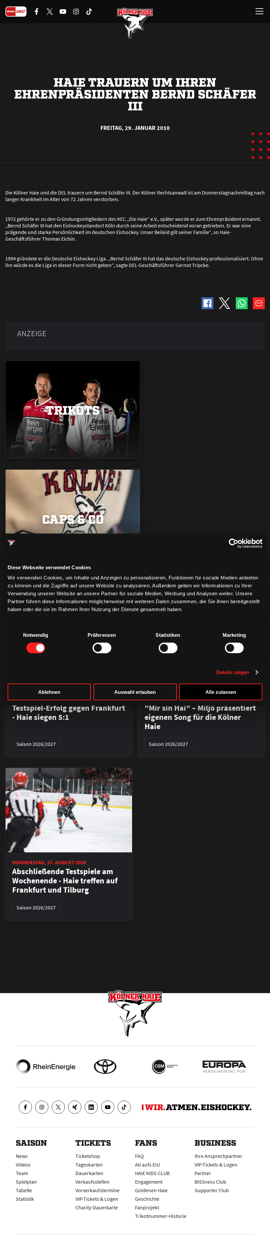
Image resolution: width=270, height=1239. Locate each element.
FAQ (139, 1156)
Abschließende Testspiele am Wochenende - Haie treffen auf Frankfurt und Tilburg (65, 881)
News (22, 1156)
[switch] (102, 647)
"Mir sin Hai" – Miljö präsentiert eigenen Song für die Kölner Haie (200, 717)
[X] (58, 1107)
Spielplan (26, 1181)
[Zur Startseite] (135, 23)
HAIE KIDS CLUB (152, 1173)
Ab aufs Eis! (147, 1164)
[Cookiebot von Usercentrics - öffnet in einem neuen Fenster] (233, 543)
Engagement (149, 1181)
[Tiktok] (124, 1107)
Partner (203, 1173)
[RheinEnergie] (45, 1066)
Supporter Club (212, 1190)
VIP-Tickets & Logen (96, 1198)
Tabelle (24, 1190)
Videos (23, 1164)
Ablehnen (49, 692)
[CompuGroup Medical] (165, 1066)
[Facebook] (25, 1107)
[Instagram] (41, 1107)
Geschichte (147, 1198)
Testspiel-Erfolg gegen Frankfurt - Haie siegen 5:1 (68, 712)
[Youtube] (107, 1107)
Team (22, 1173)
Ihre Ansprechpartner (218, 1156)
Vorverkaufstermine (97, 1190)
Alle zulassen (220, 692)
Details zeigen (232, 672)
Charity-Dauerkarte (96, 1207)
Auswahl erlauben (135, 692)
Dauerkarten (89, 1173)
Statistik (25, 1198)
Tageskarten (89, 1164)
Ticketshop (87, 1156)
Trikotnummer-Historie (160, 1216)
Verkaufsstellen (92, 1181)
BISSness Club (210, 1181)
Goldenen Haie (151, 1190)
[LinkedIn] (91, 1107)
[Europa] (224, 1066)
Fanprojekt (147, 1207)
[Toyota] (105, 1066)
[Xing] (74, 1107)
